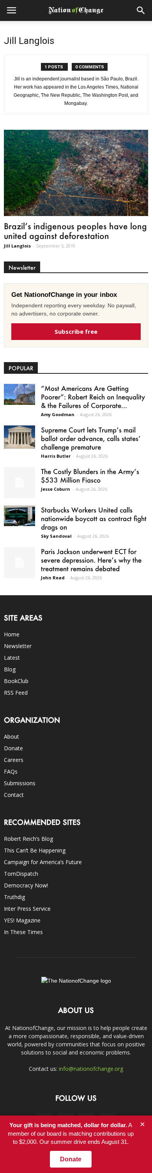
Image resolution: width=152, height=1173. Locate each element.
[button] (141, 10)
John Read (53, 577)
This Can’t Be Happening (34, 850)
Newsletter (18, 646)
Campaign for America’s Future (43, 862)
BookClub (16, 681)
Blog (10, 669)
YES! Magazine (22, 920)
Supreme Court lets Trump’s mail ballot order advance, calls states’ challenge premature (91, 438)
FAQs (11, 771)
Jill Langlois (17, 246)
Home (11, 634)
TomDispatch (21, 873)
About (11, 736)
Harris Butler (56, 456)
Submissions (19, 783)
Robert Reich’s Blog (28, 838)
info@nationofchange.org (91, 1068)
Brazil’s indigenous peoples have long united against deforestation (75, 231)
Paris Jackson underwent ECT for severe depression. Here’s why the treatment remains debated (91, 560)
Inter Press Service (27, 908)
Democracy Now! (26, 885)
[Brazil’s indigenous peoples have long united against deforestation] (76, 173)
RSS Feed (16, 692)
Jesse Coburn (55, 489)
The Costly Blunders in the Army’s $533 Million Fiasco (90, 475)
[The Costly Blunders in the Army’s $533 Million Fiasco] (19, 482)
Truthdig (14, 897)
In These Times (23, 932)
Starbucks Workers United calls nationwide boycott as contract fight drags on (94, 518)
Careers (13, 759)
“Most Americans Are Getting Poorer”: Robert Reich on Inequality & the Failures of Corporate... (93, 397)
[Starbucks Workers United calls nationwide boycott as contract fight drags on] (19, 515)
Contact (14, 794)
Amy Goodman (57, 414)
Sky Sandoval (56, 536)
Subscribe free (76, 331)
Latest (12, 657)
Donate (13, 748)
